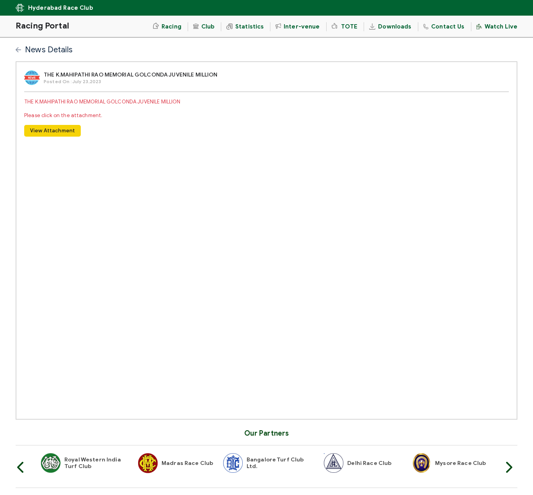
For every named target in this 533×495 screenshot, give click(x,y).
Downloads (394, 26)
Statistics (249, 26)
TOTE (349, 26)
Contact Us (447, 26)
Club (208, 26)
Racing (171, 26)
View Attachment (52, 130)
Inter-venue (302, 26)
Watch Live (501, 26)
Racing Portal (42, 26)
